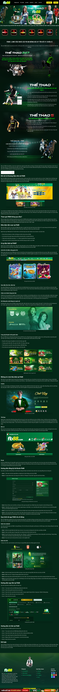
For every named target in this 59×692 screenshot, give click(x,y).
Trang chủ (16, 2)
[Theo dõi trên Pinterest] (54, 675)
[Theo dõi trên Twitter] (54, 673)
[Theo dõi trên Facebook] (52, 673)
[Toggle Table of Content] (12, 172)
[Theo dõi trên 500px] (52, 677)
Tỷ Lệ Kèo (22, 2)
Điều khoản (25, 673)
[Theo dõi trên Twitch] (54, 677)
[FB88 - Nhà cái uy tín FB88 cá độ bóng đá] (6, 2)
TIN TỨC (40, 2)
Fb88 (6, 673)
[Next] (56, 15)
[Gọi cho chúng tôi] (52, 675)
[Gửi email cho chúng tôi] (56, 673)
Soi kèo (38, 673)
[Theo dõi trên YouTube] (56, 675)
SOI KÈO (26, 2)
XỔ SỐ (36, 2)
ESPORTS (31, 2)
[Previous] (3, 15)
